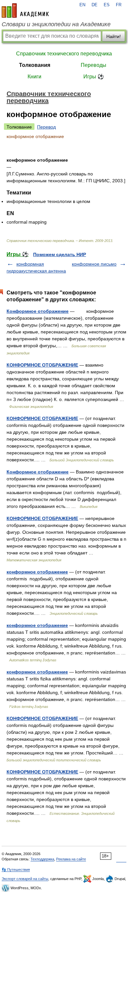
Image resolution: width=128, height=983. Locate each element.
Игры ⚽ (93, 76)
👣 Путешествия (16, 870)
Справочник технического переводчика (64, 53)
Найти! (113, 36)
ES (107, 5)
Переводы (93, 65)
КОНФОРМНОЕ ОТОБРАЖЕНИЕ (42, 365)
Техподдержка (42, 859)
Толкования (34, 65)
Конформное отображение (38, 311)
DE (94, 5)
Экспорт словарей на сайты (25, 879)
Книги (34, 76)
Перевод (46, 127)
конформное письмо (94, 264)
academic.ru (25, 10)
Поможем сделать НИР (59, 254)
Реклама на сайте (71, 859)
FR (118, 5)
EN (82, 5)
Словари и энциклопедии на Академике (56, 24)
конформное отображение (37, 571)
